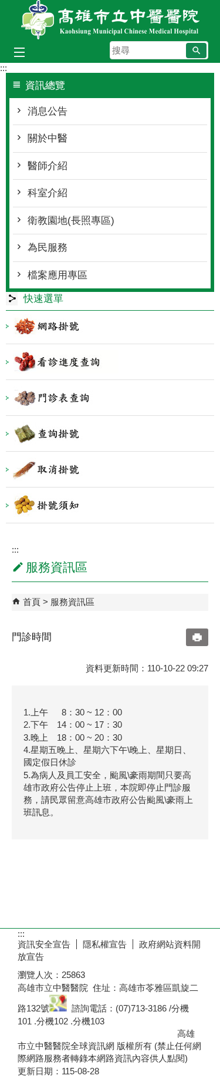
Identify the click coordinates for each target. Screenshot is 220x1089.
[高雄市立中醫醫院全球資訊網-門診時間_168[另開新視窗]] (58, 1008)
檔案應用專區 (57, 275)
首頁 (31, 602)
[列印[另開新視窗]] (197, 637)
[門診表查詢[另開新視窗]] (110, 397)
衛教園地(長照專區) (71, 220)
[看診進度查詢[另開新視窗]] (110, 362)
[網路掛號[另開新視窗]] (110, 326)
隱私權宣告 (105, 944)
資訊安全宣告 (44, 944)
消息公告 (47, 111)
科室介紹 (47, 193)
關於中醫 (47, 138)
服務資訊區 (72, 602)
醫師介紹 (47, 166)
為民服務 (47, 247)
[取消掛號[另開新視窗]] (110, 469)
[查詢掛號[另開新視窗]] (110, 433)
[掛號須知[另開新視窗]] (110, 505)
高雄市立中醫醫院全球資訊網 (110, 19)
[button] (196, 50)
